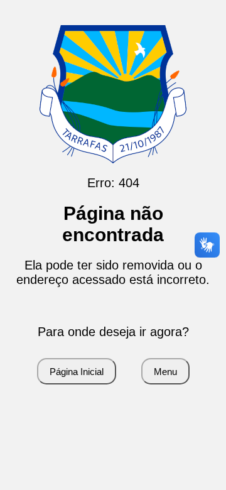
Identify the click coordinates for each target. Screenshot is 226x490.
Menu (165, 371)
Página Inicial (77, 371)
